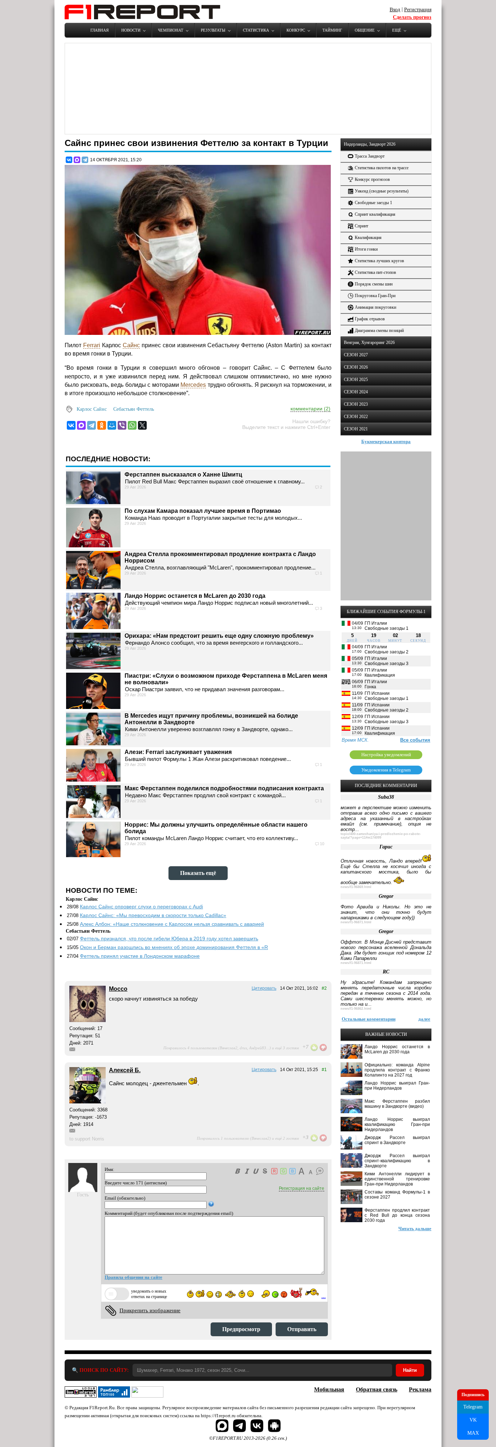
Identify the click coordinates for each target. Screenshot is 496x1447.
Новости (131, 30)
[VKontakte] (71, 425)
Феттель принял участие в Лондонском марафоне (140, 956)
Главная (99, 30)
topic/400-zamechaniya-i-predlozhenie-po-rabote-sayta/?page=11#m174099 (381, 835)
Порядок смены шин (374, 284)
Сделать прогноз (412, 17)
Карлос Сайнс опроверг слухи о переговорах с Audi (141, 906)
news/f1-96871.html (356, 922)
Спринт (361, 225)
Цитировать (264, 988)
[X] (142, 425)
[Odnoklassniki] (101, 425)
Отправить (301, 1329)
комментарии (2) (310, 409)
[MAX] (77, 160)
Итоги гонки (366, 249)
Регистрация (417, 9)
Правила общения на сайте (133, 1277)
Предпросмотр (241, 1329)
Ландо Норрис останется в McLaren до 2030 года (195, 596)
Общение (365, 30)
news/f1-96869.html (356, 887)
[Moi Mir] (111, 425)
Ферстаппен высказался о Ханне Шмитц (183, 474)
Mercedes (193, 385)
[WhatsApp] (132, 425)
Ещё (396, 30)
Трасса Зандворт (370, 156)
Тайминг (332, 30)
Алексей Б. (125, 1070)
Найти (410, 1370)
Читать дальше (414, 1228)
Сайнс (131, 345)
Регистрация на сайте (301, 1188)
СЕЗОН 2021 (356, 428)
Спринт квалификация (375, 214)
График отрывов (370, 318)
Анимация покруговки (375, 307)
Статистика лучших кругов (379, 260)
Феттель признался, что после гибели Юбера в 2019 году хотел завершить (169, 938)
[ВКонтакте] (69, 160)
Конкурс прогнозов (372, 179)
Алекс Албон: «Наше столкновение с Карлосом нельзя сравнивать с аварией (172, 924)
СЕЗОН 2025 (356, 379)
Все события (415, 740)
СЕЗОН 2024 (356, 391)
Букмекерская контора (386, 441)
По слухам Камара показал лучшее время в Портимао (203, 511)
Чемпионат (170, 30)
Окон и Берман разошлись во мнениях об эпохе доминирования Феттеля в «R (174, 947)
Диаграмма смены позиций (379, 330)
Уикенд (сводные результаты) (381, 191)
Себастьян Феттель (133, 409)
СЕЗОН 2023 (356, 404)
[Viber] (122, 425)
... (323, 1296)
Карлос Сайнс (92, 409)
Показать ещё (198, 873)
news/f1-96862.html (356, 1008)
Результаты (213, 30)
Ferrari (91, 345)
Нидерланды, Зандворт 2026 (369, 144)
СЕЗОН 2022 (356, 416)
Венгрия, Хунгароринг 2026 (369, 342)
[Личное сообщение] (72, 1049)
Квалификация (368, 237)
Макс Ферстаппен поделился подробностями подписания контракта (224, 788)
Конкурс (295, 30)
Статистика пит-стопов (375, 272)
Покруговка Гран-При (375, 295)
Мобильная (329, 1389)
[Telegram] (85, 160)
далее (424, 1019)
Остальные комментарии (368, 1019)
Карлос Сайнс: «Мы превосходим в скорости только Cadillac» (153, 915)
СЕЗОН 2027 (356, 354)
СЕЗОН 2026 (356, 367)
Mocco (118, 989)
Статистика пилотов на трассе (381, 167)
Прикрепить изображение (149, 1310)
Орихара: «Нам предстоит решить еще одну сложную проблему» (219, 636)
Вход (395, 9)
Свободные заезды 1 (373, 202)
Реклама (420, 1389)
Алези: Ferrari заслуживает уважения (178, 752)
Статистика (256, 30)
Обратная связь (376, 1389)
